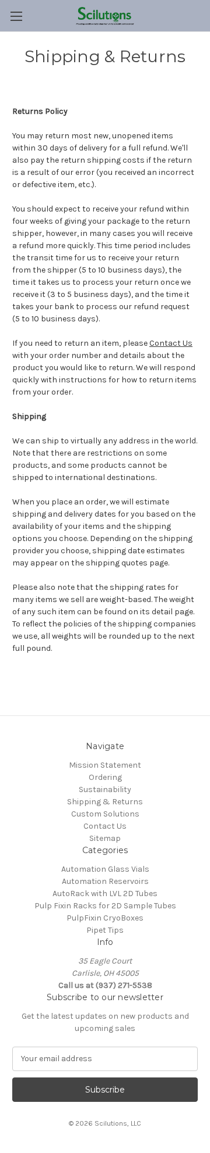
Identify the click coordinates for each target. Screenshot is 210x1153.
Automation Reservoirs (105, 881)
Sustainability (105, 789)
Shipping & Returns (105, 802)
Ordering (105, 777)
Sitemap (105, 838)
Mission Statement (105, 765)
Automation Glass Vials (105, 869)
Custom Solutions (105, 814)
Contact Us (170, 343)
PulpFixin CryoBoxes (105, 918)
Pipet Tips (105, 930)
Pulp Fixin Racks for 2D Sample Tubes (105, 906)
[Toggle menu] (16, 16)
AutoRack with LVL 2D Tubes (105, 893)
